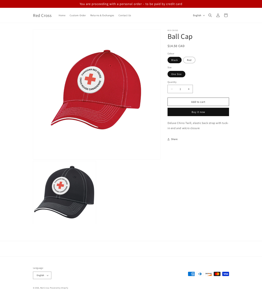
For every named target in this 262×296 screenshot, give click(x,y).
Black (174, 60)
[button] (210, 15)
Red (189, 60)
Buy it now (198, 112)
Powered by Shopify (59, 288)
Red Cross (44, 288)
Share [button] (174, 139)
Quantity (172, 82)
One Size (176, 74)
